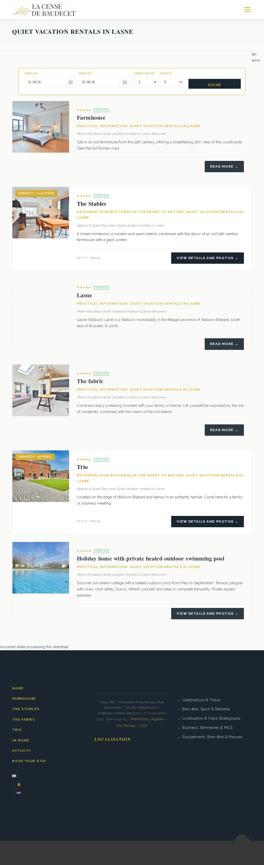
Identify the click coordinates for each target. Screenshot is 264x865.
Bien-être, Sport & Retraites (206, 709)
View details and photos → (207, 258)
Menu (247, 9)
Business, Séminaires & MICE (207, 728)
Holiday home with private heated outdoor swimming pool (150, 558)
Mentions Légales (147, 719)
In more (20, 740)
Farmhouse (91, 117)
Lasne (84, 295)
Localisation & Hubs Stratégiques (211, 718)
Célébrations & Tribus (201, 700)
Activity (21, 751)
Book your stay (29, 761)
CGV (143, 726)
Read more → (224, 166)
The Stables (91, 203)
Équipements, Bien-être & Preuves (212, 737)
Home (18, 688)
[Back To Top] (242, 841)
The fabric (90, 381)
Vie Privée (126, 726)
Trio (82, 467)
